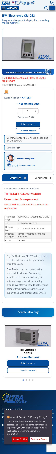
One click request (28, 130)
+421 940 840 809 (25, 4)
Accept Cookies (20, 439)
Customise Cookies (39, 439)
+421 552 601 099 (27, 165)
